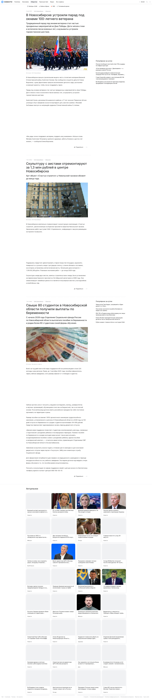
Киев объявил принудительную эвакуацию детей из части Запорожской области (109, 318)
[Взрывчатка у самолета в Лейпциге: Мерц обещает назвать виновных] (114, 606)
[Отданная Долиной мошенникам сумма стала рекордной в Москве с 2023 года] (114, 631)
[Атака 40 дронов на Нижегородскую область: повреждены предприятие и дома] (63, 631)
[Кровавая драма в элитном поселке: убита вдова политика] (38, 657)
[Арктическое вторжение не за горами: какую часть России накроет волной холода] (63, 682)
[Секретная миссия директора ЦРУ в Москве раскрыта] (63, 657)
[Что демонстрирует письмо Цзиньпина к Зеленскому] (114, 581)
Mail (2, 696)
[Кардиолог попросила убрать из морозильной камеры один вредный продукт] (89, 631)
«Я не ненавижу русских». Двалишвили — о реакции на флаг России (109, 69)
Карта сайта (146, 696)
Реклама (13, 696)
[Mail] (2, 2)
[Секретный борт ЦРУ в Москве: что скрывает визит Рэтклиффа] (38, 631)
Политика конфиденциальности (112, 696)
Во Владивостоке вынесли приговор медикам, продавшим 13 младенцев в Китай (110, 82)
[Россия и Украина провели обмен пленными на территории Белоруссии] (38, 606)
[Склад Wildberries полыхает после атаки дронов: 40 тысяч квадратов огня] (114, 555)
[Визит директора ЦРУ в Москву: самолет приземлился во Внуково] (63, 555)
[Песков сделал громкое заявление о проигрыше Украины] (114, 505)
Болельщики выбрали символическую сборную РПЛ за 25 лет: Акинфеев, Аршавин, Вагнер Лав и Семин (110, 73)
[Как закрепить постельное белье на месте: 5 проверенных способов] (89, 657)
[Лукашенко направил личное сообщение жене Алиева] (89, 555)
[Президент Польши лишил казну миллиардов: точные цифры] (89, 682)
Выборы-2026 (33, 6)
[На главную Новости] (7, 2)
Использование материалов (127, 696)
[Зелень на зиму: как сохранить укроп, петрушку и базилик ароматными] (38, 555)
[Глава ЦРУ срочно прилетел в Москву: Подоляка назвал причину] (114, 682)
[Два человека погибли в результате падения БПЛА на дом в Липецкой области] (63, 530)
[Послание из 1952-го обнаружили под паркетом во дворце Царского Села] (38, 530)
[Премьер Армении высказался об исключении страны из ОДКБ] (63, 581)
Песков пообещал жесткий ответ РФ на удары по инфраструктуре (110, 64)
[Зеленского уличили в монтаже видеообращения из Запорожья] (89, 606)
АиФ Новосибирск (38, 301)
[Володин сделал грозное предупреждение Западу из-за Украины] (38, 581)
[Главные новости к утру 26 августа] (114, 530)
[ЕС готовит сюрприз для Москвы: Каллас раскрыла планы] (63, 505)
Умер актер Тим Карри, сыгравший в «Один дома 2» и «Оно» (109, 305)
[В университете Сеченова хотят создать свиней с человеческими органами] (114, 657)
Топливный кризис (63, 6)
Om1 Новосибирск (38, 11)
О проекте (86, 696)
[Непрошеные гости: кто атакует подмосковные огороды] (89, 530)
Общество (48, 11)
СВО (53, 6)
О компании (7, 696)
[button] (57, 53)
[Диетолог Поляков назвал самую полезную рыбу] (63, 606)
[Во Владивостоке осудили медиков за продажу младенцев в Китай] (38, 682)
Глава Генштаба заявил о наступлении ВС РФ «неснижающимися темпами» (110, 78)
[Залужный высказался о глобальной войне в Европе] (89, 581)
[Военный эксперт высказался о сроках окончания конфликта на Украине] (38, 505)
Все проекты (20, 696)
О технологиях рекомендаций (96, 696)
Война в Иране (45, 6)
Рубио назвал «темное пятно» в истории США (110, 322)
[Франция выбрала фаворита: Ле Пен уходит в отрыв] (89, 505)
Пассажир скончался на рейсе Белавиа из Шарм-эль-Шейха (109, 309)
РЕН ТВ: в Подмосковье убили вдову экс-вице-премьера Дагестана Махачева (110, 314)
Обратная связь (138, 696)
